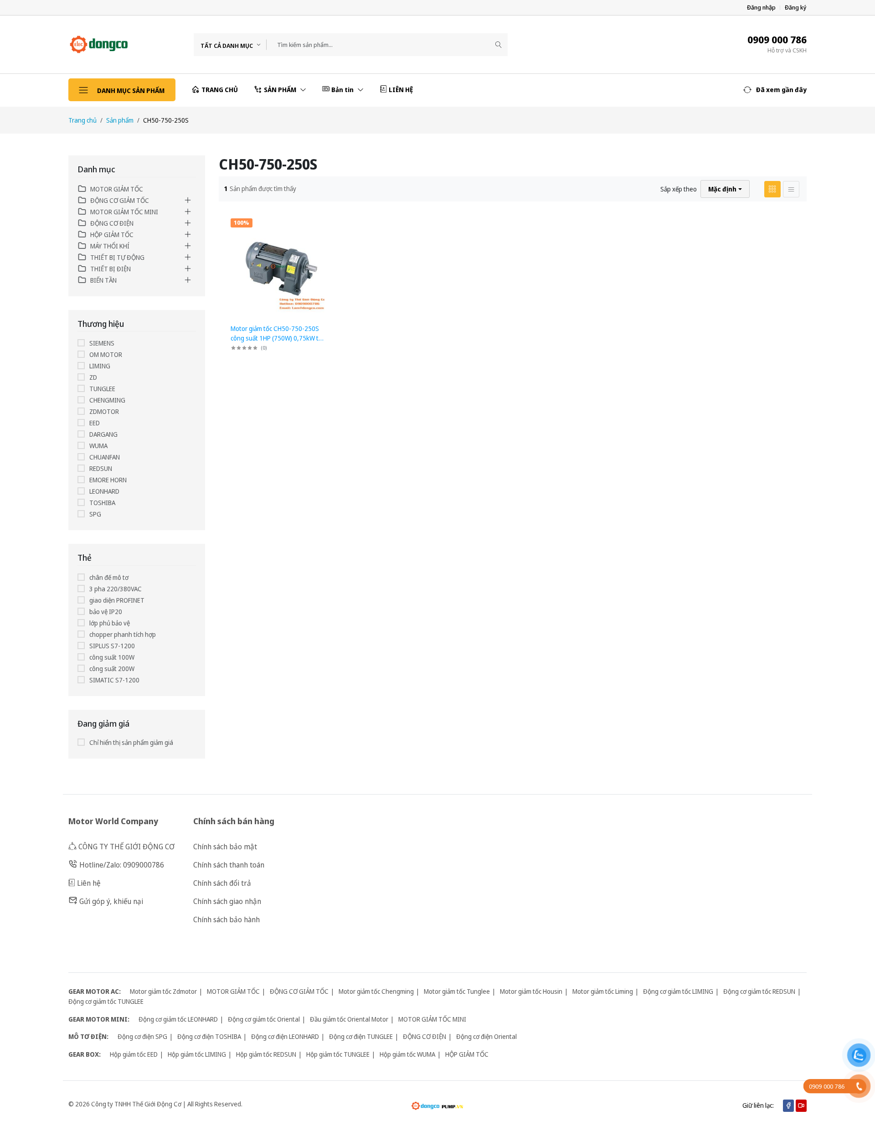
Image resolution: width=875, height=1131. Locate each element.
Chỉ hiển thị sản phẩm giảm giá (131, 742)
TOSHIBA (102, 502)
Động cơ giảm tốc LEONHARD (178, 1019)
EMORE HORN (108, 479)
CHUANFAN (104, 457)
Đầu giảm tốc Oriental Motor (349, 1019)
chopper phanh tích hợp (122, 634)
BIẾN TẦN (103, 280)
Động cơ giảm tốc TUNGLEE (106, 1001)
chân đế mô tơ (109, 577)
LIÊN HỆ (401, 89)
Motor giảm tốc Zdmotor (163, 991)
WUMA (98, 445)
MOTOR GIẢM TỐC (116, 189)
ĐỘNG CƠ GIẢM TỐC (119, 200)
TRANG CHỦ (219, 89)
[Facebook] (788, 1106)
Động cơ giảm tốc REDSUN (759, 991)
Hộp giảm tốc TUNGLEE (338, 1054)
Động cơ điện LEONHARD (285, 1036)
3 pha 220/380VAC (115, 588)
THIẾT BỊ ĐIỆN (110, 268)
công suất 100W (111, 657)
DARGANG (103, 434)
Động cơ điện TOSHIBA (209, 1036)
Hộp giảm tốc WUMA (407, 1054)
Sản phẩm (120, 120)
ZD (93, 377)
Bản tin (343, 89)
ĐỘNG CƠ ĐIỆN (112, 223)
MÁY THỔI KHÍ (109, 246)
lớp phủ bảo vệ (109, 623)
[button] (775, 89)
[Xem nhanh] (325, 221)
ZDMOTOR (104, 411)
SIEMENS (101, 343)
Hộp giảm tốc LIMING (197, 1054)
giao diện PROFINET (116, 600)
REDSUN (100, 468)
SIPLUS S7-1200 (112, 645)
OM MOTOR (105, 354)
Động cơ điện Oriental (486, 1036)
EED (94, 422)
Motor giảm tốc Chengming (376, 991)
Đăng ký (796, 7)
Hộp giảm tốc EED (134, 1054)
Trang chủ (82, 120)
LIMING (99, 366)
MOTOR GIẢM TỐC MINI (124, 211)
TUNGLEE (102, 388)
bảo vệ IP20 (105, 611)
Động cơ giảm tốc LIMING (678, 991)
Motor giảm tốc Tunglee (457, 991)
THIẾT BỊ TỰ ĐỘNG (117, 257)
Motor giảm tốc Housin (531, 991)
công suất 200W (111, 668)
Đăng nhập (761, 7)
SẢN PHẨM (281, 89)
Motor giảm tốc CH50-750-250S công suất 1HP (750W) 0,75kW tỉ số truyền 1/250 (275, 338)
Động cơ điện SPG (142, 1036)
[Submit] (498, 44)
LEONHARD (104, 491)
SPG (95, 514)
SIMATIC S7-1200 (114, 680)
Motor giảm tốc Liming (602, 991)
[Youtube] (801, 1106)
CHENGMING (107, 400)
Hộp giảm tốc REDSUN (266, 1054)
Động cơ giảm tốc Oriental (264, 1019)
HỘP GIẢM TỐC (112, 234)
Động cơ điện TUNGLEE (361, 1036)
